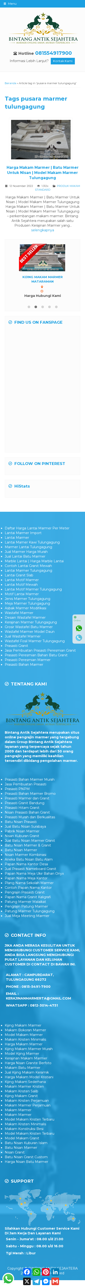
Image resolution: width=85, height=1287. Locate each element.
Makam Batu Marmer (22, 1068)
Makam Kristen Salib (21, 1091)
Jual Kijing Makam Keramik (27, 1072)
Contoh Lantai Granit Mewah (28, 566)
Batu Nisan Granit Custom (26, 1157)
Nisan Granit (15, 1152)
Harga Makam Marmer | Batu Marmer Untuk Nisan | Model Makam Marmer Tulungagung (43, 172)
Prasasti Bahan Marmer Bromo (30, 793)
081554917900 (53, 53)
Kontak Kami (62, 61)
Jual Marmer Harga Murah (26, 552)
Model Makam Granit (22, 1138)
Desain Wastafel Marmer (25, 617)
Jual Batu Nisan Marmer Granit (30, 840)
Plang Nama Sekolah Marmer (29, 883)
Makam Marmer (18, 1110)
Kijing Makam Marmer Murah (29, 1049)
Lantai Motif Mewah (21, 584)
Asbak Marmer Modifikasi (25, 608)
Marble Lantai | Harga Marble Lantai (34, 561)
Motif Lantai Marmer (22, 594)
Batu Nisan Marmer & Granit (28, 845)
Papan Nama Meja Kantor (26, 878)
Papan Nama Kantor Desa (26, 864)
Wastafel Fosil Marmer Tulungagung (35, 641)
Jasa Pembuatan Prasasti (25, 784)
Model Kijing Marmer (22, 1053)
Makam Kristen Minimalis (25, 1039)
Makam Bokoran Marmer (25, 1030)
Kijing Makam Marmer (23, 1025)
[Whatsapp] (79, 628)
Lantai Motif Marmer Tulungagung (33, 589)
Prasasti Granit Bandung (24, 803)
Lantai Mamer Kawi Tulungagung (32, 542)
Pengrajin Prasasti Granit (25, 892)
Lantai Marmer (17, 537)
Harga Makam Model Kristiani (29, 1077)
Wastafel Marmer (19, 613)
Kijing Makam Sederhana (25, 1082)
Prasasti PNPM (17, 789)
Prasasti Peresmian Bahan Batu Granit (36, 655)
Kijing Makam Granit (21, 1096)
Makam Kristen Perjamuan (27, 1100)
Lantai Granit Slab (19, 575)
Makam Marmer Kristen (24, 1086)
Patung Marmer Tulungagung (30, 911)
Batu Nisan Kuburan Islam (26, 1143)
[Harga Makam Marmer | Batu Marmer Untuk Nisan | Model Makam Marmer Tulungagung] (42, 140)
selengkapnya (42, 230)
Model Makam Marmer (24, 1035)
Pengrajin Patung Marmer (26, 906)
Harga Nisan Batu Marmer (26, 1162)
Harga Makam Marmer (23, 1044)
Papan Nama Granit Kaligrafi (28, 897)
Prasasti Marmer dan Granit (27, 798)
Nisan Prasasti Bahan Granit (27, 812)
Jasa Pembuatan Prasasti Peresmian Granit (40, 650)
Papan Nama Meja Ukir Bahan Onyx (34, 873)
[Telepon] (79, 637)
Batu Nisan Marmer (21, 850)
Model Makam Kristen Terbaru (29, 1119)
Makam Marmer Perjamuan (28, 1105)
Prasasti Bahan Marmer (24, 664)
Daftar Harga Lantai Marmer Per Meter (37, 528)
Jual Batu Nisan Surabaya (25, 826)
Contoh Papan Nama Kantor (28, 888)
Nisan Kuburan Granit (22, 836)
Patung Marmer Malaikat (25, 902)
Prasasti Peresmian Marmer (28, 660)
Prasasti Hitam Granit (22, 808)
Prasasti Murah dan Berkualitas (30, 817)
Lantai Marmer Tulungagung (28, 570)
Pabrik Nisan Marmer (22, 831)
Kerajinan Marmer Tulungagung (31, 622)
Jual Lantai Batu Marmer (25, 556)
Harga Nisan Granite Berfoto (28, 1063)
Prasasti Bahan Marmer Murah (30, 779)
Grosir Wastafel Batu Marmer (29, 627)
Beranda (10, 83)
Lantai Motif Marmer (22, 580)
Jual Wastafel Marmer (23, 636)
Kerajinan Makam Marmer (26, 1058)
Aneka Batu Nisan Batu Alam (29, 859)
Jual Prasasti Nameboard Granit (30, 869)
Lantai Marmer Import (23, 533)
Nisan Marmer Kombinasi (25, 855)
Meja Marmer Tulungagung (27, 603)
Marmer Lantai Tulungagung (28, 547)
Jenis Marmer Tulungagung (27, 599)
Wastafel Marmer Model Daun (30, 632)
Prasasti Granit (16, 646)
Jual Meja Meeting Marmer (27, 916)
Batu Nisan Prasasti (21, 822)
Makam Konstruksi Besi (24, 1129)
